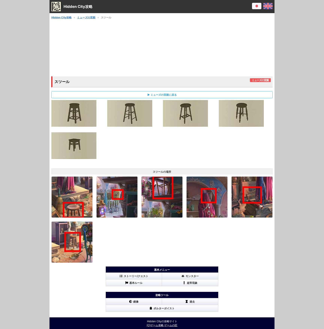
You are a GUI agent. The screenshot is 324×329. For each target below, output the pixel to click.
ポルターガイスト (164, 308)
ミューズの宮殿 (86, 17)
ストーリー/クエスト (136, 276)
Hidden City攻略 (61, 17)
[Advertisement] (162, 48)
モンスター (192, 276)
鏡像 (136, 301)
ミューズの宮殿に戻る (164, 94)
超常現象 (192, 282)
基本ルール (135, 282)
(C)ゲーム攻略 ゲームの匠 (162, 325)
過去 (192, 301)
